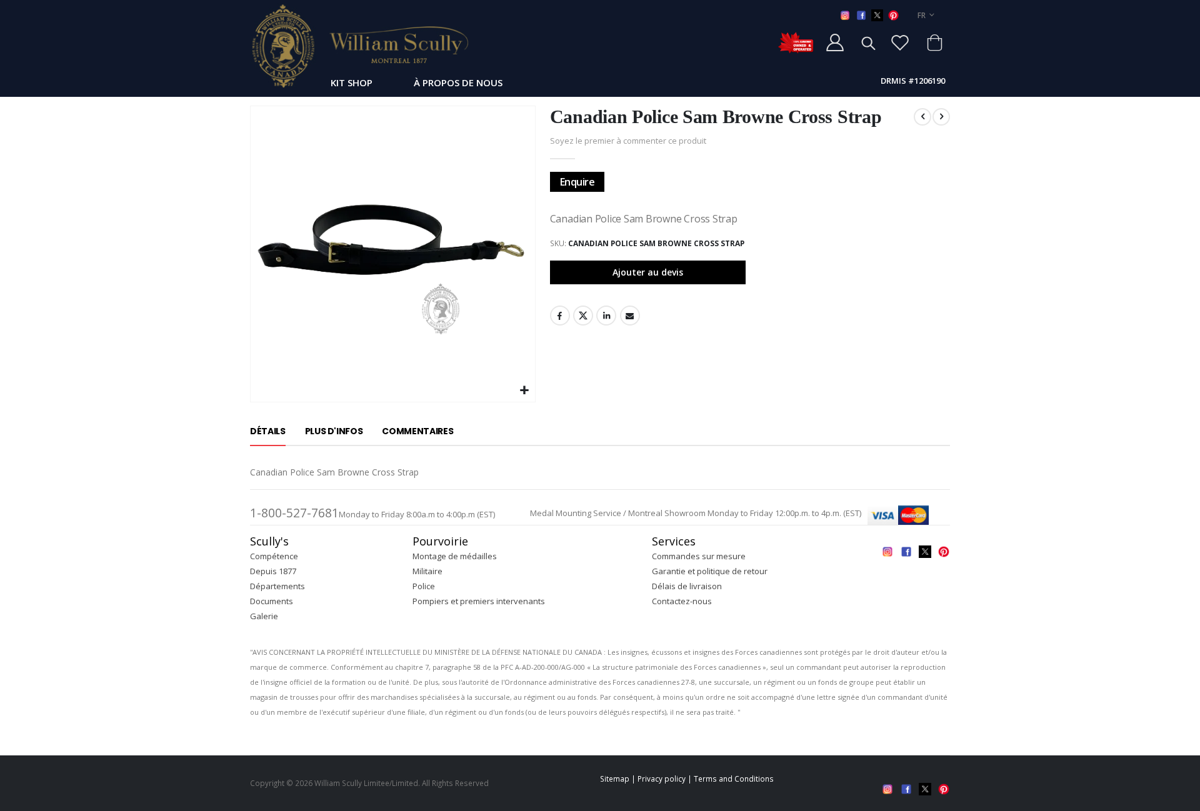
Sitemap (614, 779)
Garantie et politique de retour (710, 571)
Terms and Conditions (734, 779)
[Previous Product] (922, 117)
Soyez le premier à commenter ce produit (628, 140)
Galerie (264, 616)
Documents (271, 601)
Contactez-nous (682, 601)
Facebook (560, 316)
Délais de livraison (687, 586)
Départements (277, 586)
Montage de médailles (454, 556)
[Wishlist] (900, 42)
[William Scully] (359, 45)
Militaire (427, 571)
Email (630, 316)
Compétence (274, 556)
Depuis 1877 (273, 571)
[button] (524, 391)
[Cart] (934, 42)
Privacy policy (662, 779)
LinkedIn (606, 316)
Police (423, 586)
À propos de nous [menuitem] (458, 82)
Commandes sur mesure (699, 556)
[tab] (268, 431)
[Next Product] (941, 117)
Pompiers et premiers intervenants (478, 601)
